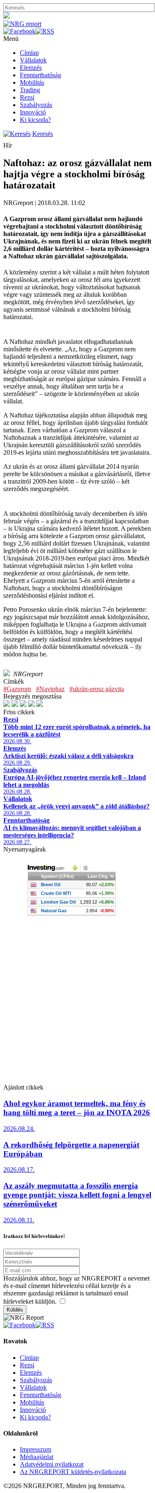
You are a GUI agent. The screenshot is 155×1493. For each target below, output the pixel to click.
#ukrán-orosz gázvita (96, 688)
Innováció (33, 112)
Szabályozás (36, 104)
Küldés (15, 1310)
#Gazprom (17, 688)
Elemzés (31, 67)
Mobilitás (32, 82)
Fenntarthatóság (40, 75)
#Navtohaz (50, 688)
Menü (11, 38)
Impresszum (35, 1449)
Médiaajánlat (36, 1456)
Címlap (29, 52)
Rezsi (27, 97)
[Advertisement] (77, 1006)
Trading (30, 89)
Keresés (42, 133)
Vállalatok (33, 60)
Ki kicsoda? (35, 119)
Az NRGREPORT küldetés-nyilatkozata (73, 1471)
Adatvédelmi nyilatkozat (51, 1464)
